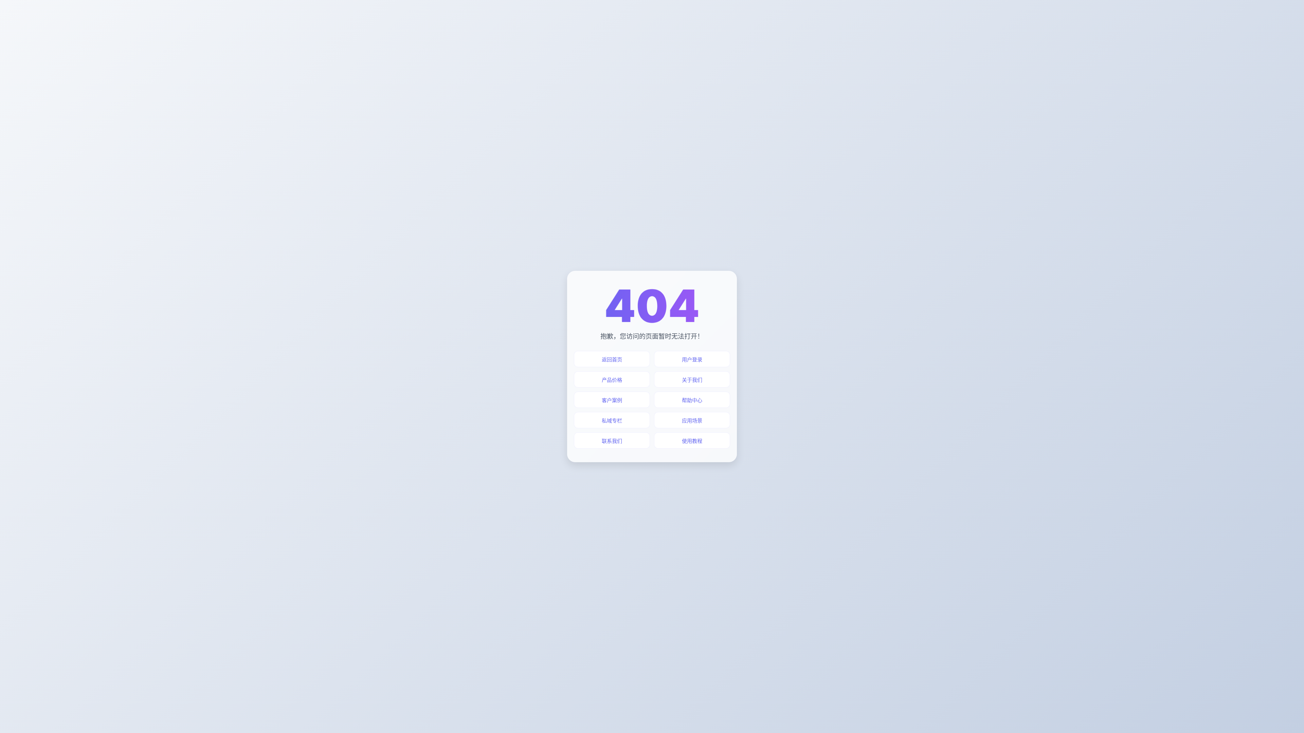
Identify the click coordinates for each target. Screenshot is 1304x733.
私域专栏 (612, 420)
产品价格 (612, 380)
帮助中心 (692, 400)
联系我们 (612, 441)
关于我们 (692, 380)
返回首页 (612, 359)
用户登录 (692, 359)
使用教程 (692, 441)
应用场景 (692, 420)
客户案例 (612, 400)
